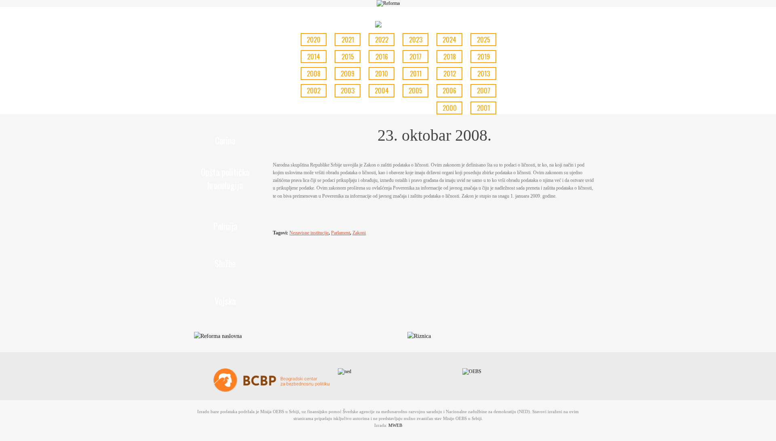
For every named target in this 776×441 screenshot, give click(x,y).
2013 (483, 73)
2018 (449, 56)
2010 (381, 73)
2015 (348, 56)
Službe (225, 263)
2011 (416, 73)
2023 (415, 39)
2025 (483, 39)
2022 (381, 39)
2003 (347, 90)
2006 (449, 90)
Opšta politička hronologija (225, 178)
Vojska (225, 300)
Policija (225, 225)
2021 (348, 39)
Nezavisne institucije (309, 233)
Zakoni (359, 233)
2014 (313, 56)
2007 (483, 90)
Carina (225, 140)
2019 (483, 56)
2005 (415, 90)
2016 (381, 56)
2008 (314, 73)
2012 (449, 73)
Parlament (340, 233)
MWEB (395, 425)
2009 (347, 73)
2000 (450, 108)
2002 (314, 90)
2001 (483, 108)
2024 (449, 39)
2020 (314, 39)
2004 (382, 90)
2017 (415, 56)
